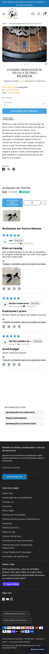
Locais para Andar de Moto (19, 642)
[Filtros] (32, 203)
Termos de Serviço (11, 536)
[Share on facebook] (3, 289)
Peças (4, 642)
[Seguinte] (45, 64)
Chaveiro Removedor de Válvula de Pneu (25, 23)
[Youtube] (7, 599)
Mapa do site (8, 532)
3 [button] (27, 64)
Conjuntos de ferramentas (12, 639)
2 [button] (24, 64)
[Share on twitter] (8, 289)
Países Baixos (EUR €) (14, 614)
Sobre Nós (7, 493)
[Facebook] (3, 599)
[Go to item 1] (11, 215)
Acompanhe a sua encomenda (17, 540)
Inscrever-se (14, 477)
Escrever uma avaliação (12, 202)
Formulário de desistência (15, 556)
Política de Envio (10, 527)
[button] (8, 87)
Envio (21, 81)
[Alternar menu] (3, 13)
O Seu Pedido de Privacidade (16, 552)
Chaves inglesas (14, 93)
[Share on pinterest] (19, 289)
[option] (24, 44)
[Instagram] (11, 599)
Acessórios (40, 639)
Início (4, 23)
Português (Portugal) (16, 620)
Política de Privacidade (13, 515)
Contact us (7, 502)
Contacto (7, 506)
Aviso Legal (8, 510)
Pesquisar (7, 523)
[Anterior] (3, 64)
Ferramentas (29, 639)
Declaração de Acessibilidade (17, 497)
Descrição (8, 118)
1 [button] (21, 64)
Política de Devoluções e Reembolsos (21, 519)
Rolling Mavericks (12, 90)
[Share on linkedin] (14, 289)
